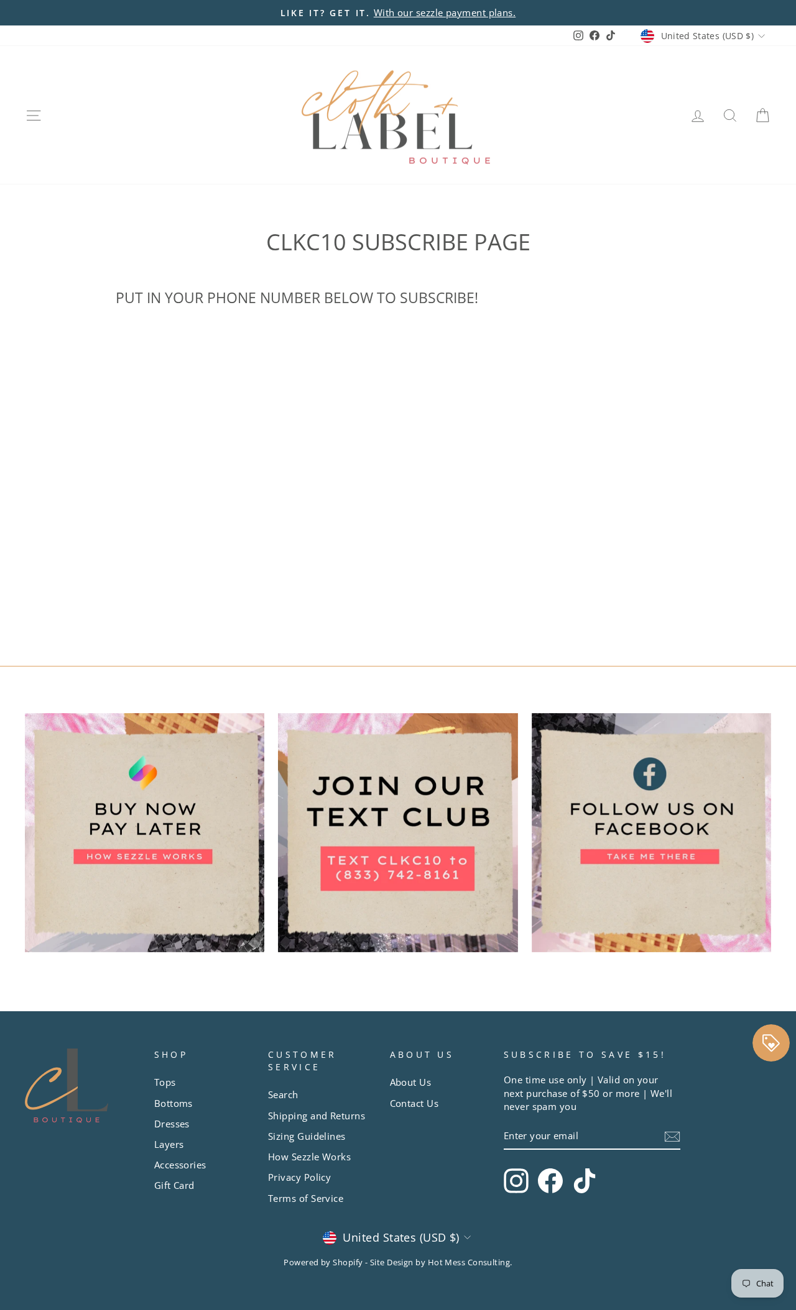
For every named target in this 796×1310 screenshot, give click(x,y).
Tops (165, 1082)
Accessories (180, 1164)
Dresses (172, 1123)
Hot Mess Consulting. (470, 1262)
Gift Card (174, 1185)
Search (283, 1094)
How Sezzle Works (309, 1156)
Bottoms (173, 1103)
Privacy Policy (299, 1177)
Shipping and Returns (316, 1115)
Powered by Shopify (323, 1262)
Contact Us (414, 1103)
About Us (411, 1082)
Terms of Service (305, 1198)
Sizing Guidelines (307, 1136)
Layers (169, 1144)
